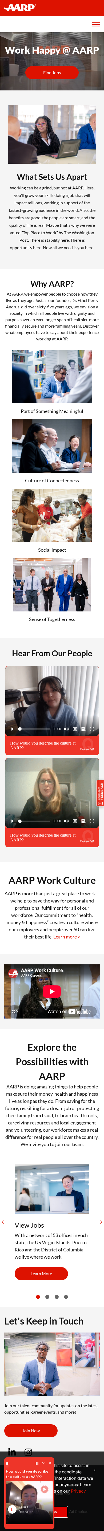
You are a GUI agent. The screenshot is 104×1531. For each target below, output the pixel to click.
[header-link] (22, 8)
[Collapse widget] (42, 1465)
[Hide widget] (48, 1465)
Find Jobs (52, 72)
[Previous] (3, 1222)
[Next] (101, 1222)
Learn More (41, 1273)
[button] (29, 1504)
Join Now (31, 1430)
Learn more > (66, 937)
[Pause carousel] (36, 1465)
